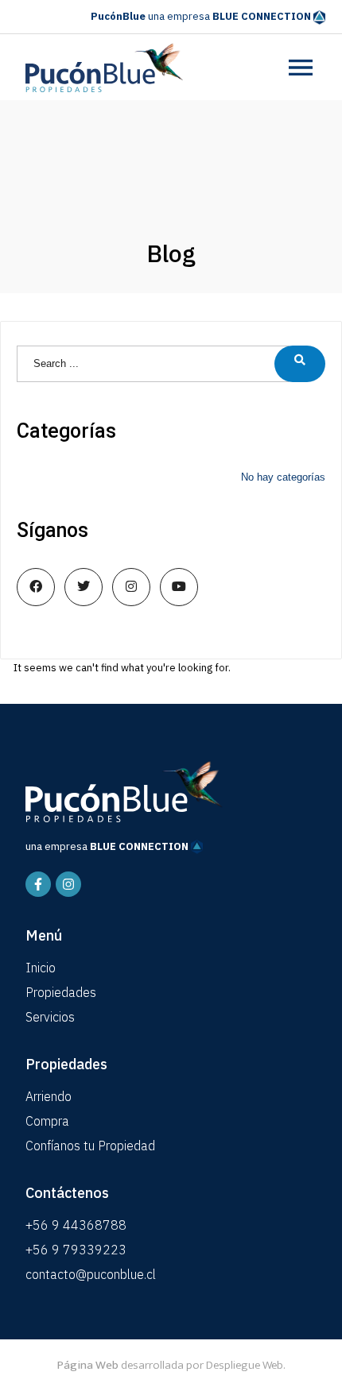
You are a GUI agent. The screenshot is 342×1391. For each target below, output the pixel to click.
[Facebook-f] (38, 884)
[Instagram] (68, 884)
